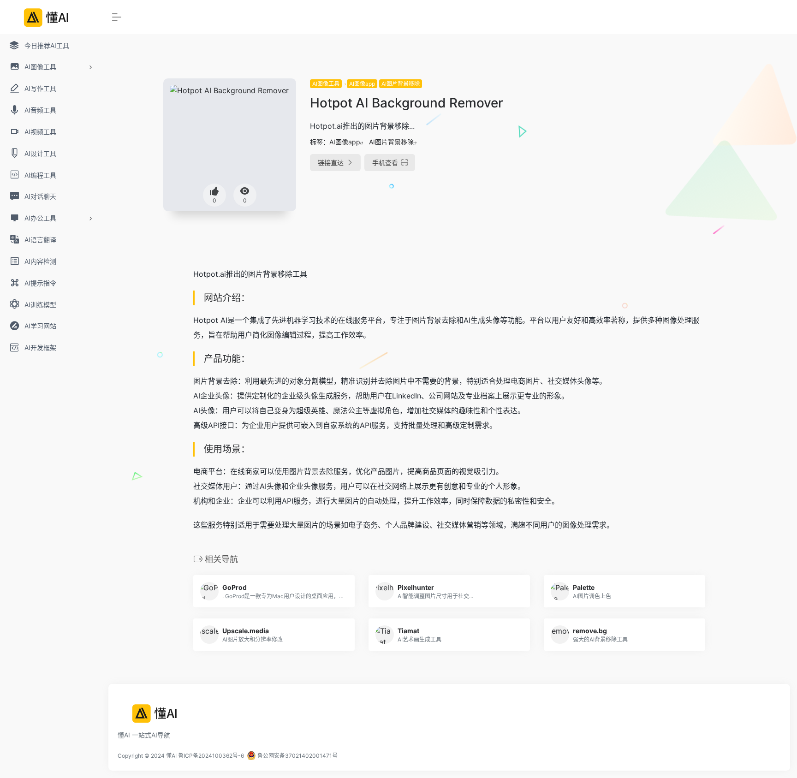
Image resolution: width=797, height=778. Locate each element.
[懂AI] (159, 716)
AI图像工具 (325, 83)
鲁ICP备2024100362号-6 (211, 755)
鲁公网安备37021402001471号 (297, 755)
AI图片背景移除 (400, 83)
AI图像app (362, 83)
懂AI (171, 755)
